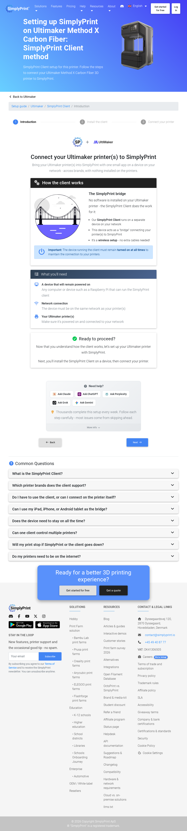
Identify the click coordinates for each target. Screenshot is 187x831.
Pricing (70, 6)
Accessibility (146, 705)
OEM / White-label (81, 783)
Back (52, 442)
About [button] (111, 6)
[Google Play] (21, 624)
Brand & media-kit (115, 697)
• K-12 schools (81, 715)
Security (143, 738)
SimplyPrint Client (58, 106)
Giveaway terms (148, 712)
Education (75, 708)
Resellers (75, 791)
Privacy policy (147, 676)
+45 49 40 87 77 (155, 642)
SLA (140, 697)
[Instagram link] (43, 616)
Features (56, 6)
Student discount (114, 705)
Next (135, 442)
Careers (154, 657)
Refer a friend (112, 712)
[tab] (93, 473)
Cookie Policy (146, 745)
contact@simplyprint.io (160, 635)
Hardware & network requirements (112, 783)
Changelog (110, 764)
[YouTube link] (27, 616)
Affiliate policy (147, 690)
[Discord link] (11, 616)
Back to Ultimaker (24, 97)
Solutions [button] (41, 6)
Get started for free (77, 590)
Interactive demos (115, 633)
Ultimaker (37, 106)
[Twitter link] (35, 616)
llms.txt (108, 807)
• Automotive (80, 776)
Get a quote (113, 590)
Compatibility (112, 772)
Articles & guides (114, 626)
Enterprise (75, 769)
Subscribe (50, 656)
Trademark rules (148, 683)
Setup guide (19, 106)
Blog (106, 619)
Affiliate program (114, 719)
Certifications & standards (154, 731)
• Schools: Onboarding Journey (79, 757)
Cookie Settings (152, 753)
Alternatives (111, 659)
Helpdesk (109, 734)
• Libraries (78, 745)
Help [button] (83, 6)
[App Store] (47, 624)
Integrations (111, 667)
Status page (111, 726)
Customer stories (114, 641)
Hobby (73, 619)
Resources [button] (96, 6)
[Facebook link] (19, 616)
